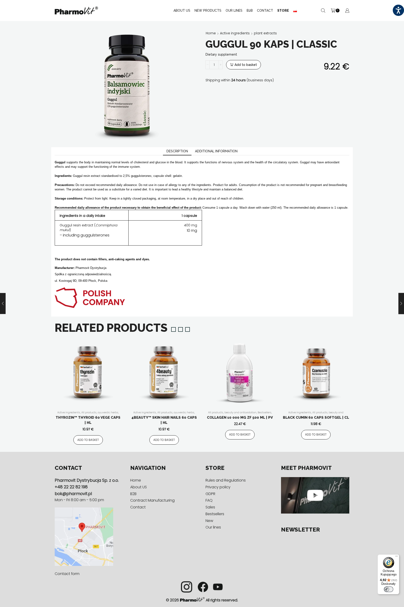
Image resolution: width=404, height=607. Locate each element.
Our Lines (234, 10)
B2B (250, 10)
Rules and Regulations (226, 480)
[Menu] (396, 557)
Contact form (67, 573)
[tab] (177, 151)
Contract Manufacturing (152, 500)
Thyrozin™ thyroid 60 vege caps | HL (88, 420)
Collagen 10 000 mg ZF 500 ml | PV (240, 417)
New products (208, 10)
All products (89, 412)
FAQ (209, 500)
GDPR (210, 493)
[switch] (388, 589)
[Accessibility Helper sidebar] (398, 10)
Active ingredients (235, 33)
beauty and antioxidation (240, 412)
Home (211, 33)
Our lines (213, 527)
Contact (265, 10)
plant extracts (265, 33)
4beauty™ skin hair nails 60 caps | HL (164, 420)
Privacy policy (218, 487)
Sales (210, 507)
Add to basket (245, 65)
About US (181, 10)
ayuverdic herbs (108, 412)
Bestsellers (264, 412)
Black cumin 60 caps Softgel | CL (316, 417)
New (209, 520)
